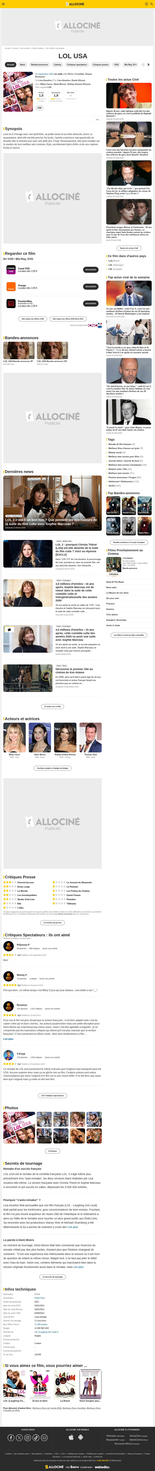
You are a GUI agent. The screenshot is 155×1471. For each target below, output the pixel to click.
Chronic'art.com (25, 882)
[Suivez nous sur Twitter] (20, 1437)
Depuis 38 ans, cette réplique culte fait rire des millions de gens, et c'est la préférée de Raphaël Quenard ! (128, 113)
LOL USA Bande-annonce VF (18, 361)
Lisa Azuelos (45, 80)
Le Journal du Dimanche (79, 882)
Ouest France (74, 895)
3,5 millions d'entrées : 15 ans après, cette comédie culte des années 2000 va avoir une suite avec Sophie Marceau (76, 634)
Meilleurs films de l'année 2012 (47, 1408)
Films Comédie (37, 48)
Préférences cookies (95, 1454)
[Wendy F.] (8, 976)
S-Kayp (21, 1053)
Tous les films (25, 48)
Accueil (7, 48)
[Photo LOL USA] (19, 1127)
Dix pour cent (112, 598)
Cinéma (15, 48)
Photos (11, 1108)
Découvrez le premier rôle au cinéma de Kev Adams (74, 671)
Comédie (79, 74)
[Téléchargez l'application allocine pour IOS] (72, 1437)
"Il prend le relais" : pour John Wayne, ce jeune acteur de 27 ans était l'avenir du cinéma (128, 428)
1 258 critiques (36, 1057)
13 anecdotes (40, 1321)
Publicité (48, 1454)
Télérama (71, 903)
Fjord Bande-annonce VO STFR (145, 513)
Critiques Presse (20, 877)
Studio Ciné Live (26, 899)
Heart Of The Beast (115, 582)
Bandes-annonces (21, 338)
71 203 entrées (41, 1324)
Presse (41, 92)
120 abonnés (22, 1009)
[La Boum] (65, 1384)
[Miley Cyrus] (14, 737)
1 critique (33, 979)
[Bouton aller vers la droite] (148, 65)
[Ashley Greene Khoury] (65, 737)
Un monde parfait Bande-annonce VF (129, 533)
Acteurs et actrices (22, 718)
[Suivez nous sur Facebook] (11, 1437)
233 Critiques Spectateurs (52, 1096)
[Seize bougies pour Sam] (90, 1384)
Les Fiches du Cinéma (78, 891)
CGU (56, 1454)
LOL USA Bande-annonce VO (52, 361)
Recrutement (37, 1454)
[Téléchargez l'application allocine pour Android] (82, 1437)
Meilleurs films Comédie (74, 1408)
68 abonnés (22, 948)
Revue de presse (65, 914)
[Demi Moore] (40, 737)
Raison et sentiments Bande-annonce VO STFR (129, 513)
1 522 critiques (36, 1009)
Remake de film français (122, 444)
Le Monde (22, 891)
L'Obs (20, 908)
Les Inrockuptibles (27, 895)
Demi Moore (60, 84)
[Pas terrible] (10, 886)
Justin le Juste (113, 625)
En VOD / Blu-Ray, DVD (18, 258)
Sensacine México (123, 1443)
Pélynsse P (23, 945)
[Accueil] (75, 4)
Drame (88, 74)
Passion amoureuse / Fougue (125, 477)
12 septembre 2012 (44, 74)
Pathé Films (40, 1298)
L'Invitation (128, 558)
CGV (63, 1454)
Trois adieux (112, 614)
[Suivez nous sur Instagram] (28, 1437)
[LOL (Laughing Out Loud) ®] (14, 1384)
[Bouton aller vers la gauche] (143, 65)
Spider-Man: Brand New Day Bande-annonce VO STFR (145, 533)
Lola (114, 261)
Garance (110, 609)
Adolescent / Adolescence (124, 481)
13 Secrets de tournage (53, 1277)
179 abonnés (22, 1057)
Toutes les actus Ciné (129, 248)
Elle (19, 903)
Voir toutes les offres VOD (33, 319)
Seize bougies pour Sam (92, 1400)
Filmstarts (111, 1435)
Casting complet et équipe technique (52, 768)
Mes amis (70, 92)
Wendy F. (22, 975)
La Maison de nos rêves (117, 593)
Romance (40, 76)
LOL (116, 265)
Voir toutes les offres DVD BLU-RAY (68, 319)
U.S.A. (37, 1294)
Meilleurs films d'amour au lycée (126, 448)
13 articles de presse (52, 923)
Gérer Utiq (87, 1457)
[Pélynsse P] (8, 946)
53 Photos (52, 1151)
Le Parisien (72, 886)
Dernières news (19, 471)
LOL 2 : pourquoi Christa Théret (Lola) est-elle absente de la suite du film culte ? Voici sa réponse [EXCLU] (77, 549)
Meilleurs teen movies (121, 473)
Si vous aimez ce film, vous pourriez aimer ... (46, 1365)
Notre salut (111, 587)
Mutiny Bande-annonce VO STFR (113, 533)
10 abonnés (22, 979)
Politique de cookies (76, 1454)
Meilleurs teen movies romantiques (128, 465)
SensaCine (135, 1435)
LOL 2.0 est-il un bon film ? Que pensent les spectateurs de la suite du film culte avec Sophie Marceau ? (51, 522)
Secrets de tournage (23, 1163)
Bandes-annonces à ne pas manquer (129, 542)
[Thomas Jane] (90, 737)
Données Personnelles (115, 1454)
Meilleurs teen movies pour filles (126, 456)
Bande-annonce (130, 568)
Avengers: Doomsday (116, 620)
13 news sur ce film (52, 706)
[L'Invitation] (113, 567)
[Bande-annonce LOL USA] (18, 92)
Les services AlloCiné (71, 1457)
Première (71, 899)
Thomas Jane (90, 754)
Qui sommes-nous (21, 1454)
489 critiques (34, 948)
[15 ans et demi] (40, 1384)
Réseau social (117, 452)
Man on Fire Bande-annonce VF (113, 513)
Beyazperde (112, 1439)
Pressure (110, 604)
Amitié (115, 486)
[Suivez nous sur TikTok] (36, 1437)
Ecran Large (23, 886)
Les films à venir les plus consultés (129, 635)
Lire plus (8, 1039)
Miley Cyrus (46, 84)
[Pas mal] (10, 882)
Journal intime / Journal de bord (126, 461)
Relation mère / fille (120, 469)
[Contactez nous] (45, 1437)
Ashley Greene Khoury (79, 84)
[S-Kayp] (8, 1055)
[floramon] (8, 1006)
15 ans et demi (39, 1400)
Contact (8, 1454)
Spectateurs (55, 92)
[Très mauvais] (10, 903)
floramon (22, 1005)
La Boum (65, 1400)
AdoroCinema (136, 1439)
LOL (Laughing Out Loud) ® (47, 1332)
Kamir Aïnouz (78, 80)
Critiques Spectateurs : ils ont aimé (37, 935)
